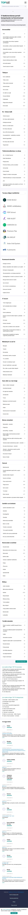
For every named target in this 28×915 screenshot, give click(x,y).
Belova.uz (4, 767)
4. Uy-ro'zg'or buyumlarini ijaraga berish (10, 705)
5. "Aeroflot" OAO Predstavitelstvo (10, 678)
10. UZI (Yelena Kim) (6, 691)
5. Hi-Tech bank (5, 706)
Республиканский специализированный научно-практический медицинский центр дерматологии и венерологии (13, 750)
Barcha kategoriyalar (21, 661)
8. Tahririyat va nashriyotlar (8, 712)
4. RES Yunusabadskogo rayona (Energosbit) (11, 677)
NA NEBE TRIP (5, 863)
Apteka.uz (11, 892)
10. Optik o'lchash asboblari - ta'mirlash (10, 715)
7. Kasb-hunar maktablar (7, 710)
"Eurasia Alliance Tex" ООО (8, 816)
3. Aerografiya (5, 703)
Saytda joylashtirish (14, 898)
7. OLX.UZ (4, 683)
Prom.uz (15, 892)
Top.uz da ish (14, 905)
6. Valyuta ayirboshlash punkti (8, 708)
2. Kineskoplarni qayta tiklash (8, 701)
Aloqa (14, 901)
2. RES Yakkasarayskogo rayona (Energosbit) (11, 672)
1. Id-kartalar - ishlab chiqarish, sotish (10, 699)
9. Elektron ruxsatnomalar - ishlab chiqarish (11, 714)
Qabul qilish (14, 913)
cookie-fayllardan (6, 909)
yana (3, 737)
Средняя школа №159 (7, 733)
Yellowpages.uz (20, 892)
